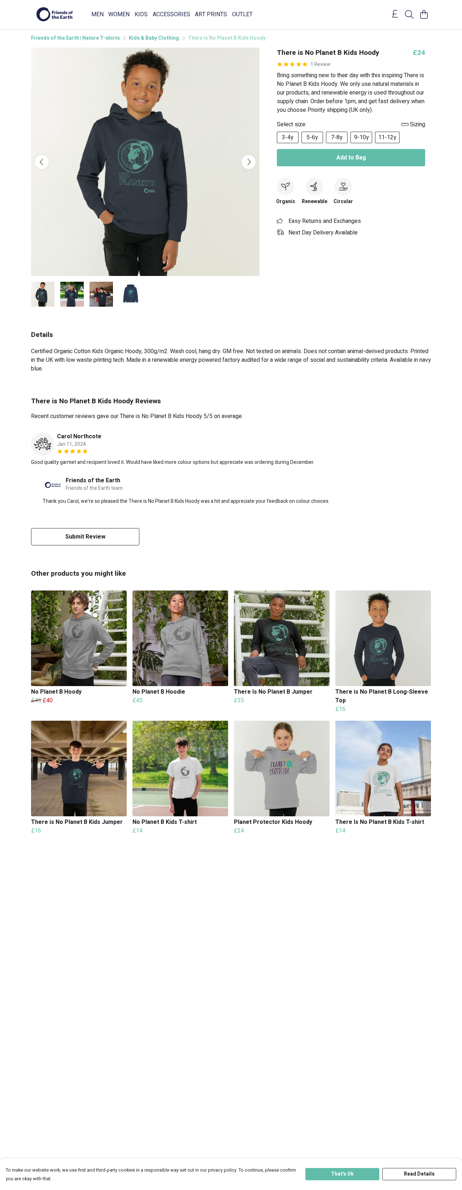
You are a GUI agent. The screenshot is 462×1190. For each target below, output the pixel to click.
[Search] (409, 14)
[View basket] (424, 14)
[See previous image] (42, 162)
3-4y (287, 137)
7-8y (337, 137)
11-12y (387, 137)
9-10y (361, 137)
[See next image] (248, 162)
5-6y (312, 137)
